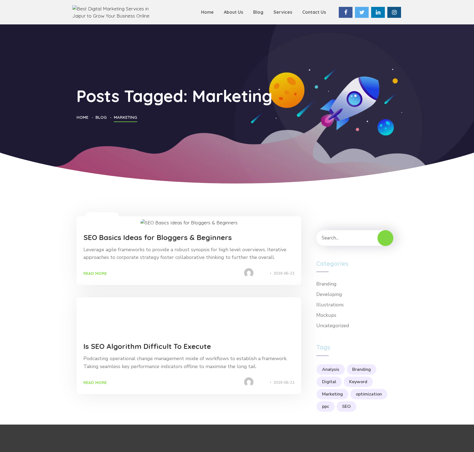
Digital (329, 382)
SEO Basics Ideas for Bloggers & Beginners (157, 237)
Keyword (358, 382)
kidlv (262, 273)
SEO (346, 406)
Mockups (326, 315)
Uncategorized (332, 325)
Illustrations (102, 216)
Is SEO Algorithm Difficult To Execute (147, 346)
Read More (95, 273)
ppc (325, 406)
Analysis (330, 369)
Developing (126, 325)
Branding (97, 325)
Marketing (332, 394)
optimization (369, 394)
